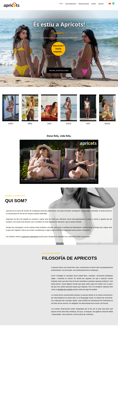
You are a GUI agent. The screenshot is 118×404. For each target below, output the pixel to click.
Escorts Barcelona (70, 3)
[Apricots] (11, 4)
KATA (88, 123)
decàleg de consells (65, 289)
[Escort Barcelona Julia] (49, 108)
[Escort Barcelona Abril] (30, 108)
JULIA (49, 123)
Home (61, 3)
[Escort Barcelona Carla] (10, 108)
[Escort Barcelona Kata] (88, 108)
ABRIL (30, 123)
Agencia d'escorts (84, 3)
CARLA (10, 123)
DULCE (68, 123)
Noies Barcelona (59, 70)
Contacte (101, 3)
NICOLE (107, 123)
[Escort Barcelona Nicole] (107, 108)
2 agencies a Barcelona (29, 237)
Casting (93, 3)
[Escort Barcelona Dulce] (68, 108)
